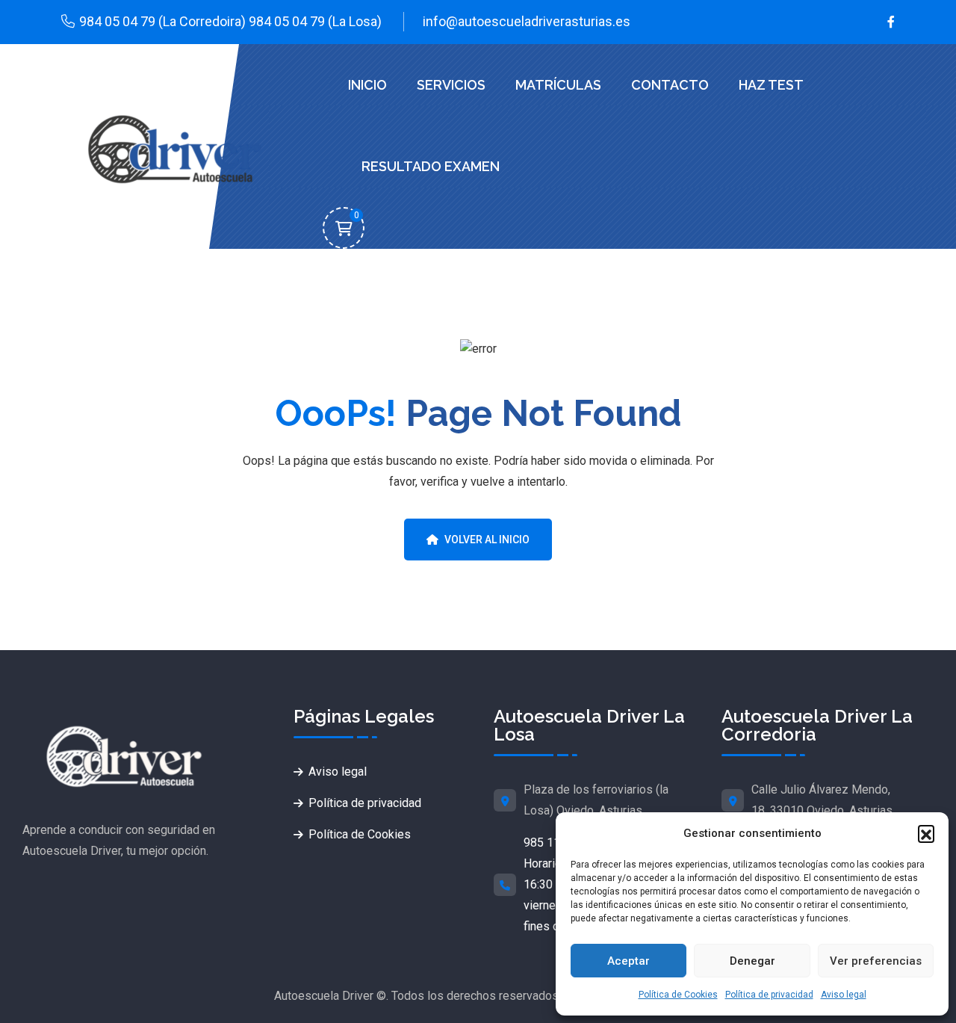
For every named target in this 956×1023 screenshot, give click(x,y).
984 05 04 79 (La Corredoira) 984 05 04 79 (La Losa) (230, 21)
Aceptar (628, 961)
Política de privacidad (769, 994)
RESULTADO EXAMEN (430, 166)
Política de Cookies (678, 994)
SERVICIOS (451, 85)
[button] (926, 833)
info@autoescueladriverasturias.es (526, 21)
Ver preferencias (876, 961)
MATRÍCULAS (558, 85)
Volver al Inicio (487, 540)
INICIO (367, 85)
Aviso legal (843, 994)
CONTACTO (670, 85)
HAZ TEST (771, 85)
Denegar (752, 961)
